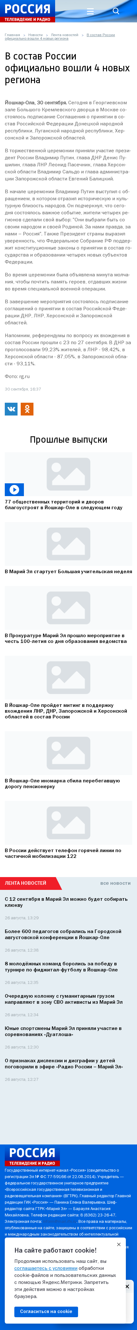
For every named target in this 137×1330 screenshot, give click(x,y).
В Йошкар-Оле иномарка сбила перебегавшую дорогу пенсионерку (62, 784)
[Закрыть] (119, 1244)
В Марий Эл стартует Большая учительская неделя (68, 572)
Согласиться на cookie (46, 1312)
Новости (35, 35)
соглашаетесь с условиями (45, 1268)
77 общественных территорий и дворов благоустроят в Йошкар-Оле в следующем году (64, 505)
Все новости (115, 883)
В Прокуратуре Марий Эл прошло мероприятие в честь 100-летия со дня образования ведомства (66, 639)
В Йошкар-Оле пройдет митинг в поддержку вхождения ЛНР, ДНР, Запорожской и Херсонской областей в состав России (66, 711)
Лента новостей (64, 35)
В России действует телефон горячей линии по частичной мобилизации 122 (63, 854)
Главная (12, 35)
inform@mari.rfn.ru (59, 1221)
